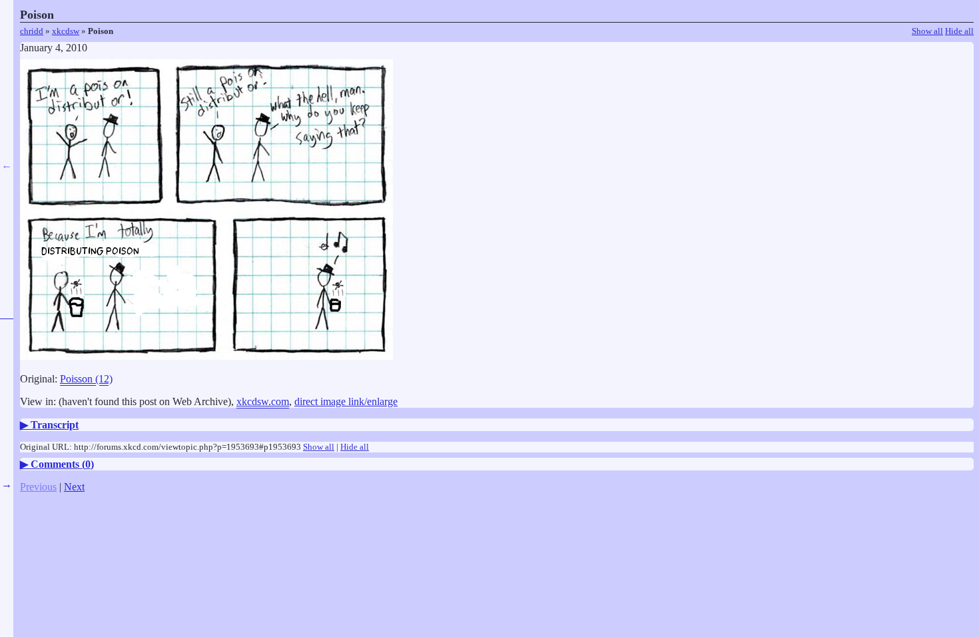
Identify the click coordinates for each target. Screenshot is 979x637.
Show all (927, 31)
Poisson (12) (86, 378)
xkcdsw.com (262, 401)
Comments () (62, 464)
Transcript (55, 424)
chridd (31, 31)
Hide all (959, 31)
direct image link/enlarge (346, 401)
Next (74, 486)
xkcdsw (65, 31)
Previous (38, 486)
